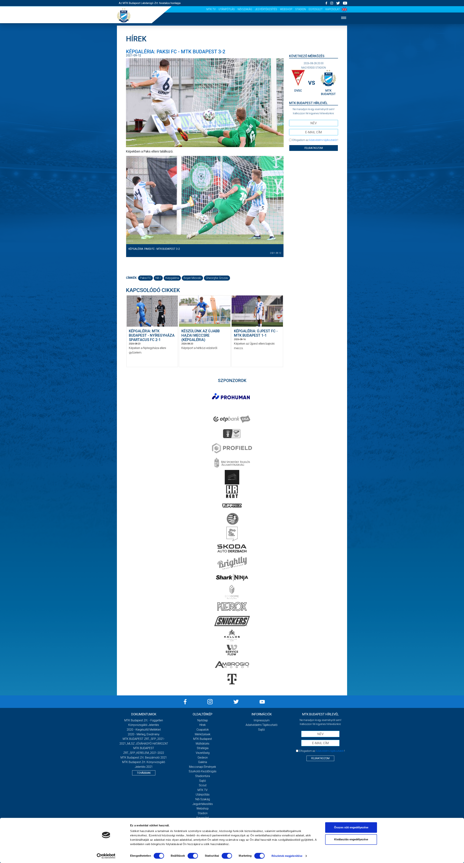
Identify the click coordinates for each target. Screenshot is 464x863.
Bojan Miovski (192, 278)
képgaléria (172, 278)
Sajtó (202, 780)
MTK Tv (211, 9)
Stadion (300, 9)
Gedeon (203, 757)
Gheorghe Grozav (217, 278)
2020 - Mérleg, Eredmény (144, 734)
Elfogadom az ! (315, 140)
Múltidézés (202, 743)
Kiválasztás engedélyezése (351, 839)
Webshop (286, 9)
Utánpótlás (227, 9)
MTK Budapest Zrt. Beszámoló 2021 (144, 757)
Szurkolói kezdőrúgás (202, 771)
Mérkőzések (232, 62)
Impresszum (262, 720)
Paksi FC (145, 278)
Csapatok (232, 51)
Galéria (232, 84)
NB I (158, 278)
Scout (202, 785)
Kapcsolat (333, 9)
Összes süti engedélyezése (351, 827)
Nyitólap (232, 29)
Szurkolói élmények (232, 95)
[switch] (193, 856)
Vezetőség (203, 753)
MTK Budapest (202, 739)
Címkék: (131, 278)
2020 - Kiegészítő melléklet (144, 729)
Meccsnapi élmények (202, 767)
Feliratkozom (313, 148)
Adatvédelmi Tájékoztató (261, 725)
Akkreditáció (232, 106)
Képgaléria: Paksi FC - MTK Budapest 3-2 (154, 248)
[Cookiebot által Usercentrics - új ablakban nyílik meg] (106, 856)
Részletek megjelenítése (287, 855)
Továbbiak (144, 772)
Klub (232, 73)
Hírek (232, 40)
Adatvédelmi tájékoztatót (323, 140)
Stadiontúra (202, 776)
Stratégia (202, 748)
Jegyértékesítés (266, 9)
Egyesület (316, 9)
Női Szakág (245, 9)
